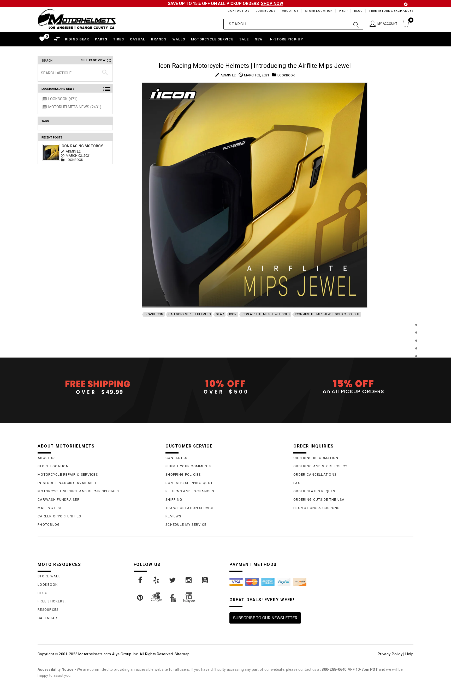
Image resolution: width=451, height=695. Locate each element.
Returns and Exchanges (189, 491)
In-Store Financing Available (67, 483)
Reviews (173, 516)
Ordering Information (316, 458)
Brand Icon (154, 314)
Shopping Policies (183, 474)
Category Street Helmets (189, 314)
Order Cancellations (314, 474)
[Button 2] (356, 24)
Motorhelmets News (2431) (74, 107)
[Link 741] (140, 580)
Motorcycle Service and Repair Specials (78, 491)
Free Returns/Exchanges (391, 11)
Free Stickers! (52, 601)
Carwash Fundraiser (59, 499)
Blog (358, 11)
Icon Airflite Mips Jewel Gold (266, 314)
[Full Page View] (416, 312)
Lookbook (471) (63, 99)
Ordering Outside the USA (319, 499)
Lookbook (48, 585)
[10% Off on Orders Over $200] (225, 387)
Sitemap (182, 654)
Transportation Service (189, 508)
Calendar (47, 618)
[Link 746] (140, 598)
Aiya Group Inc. (125, 654)
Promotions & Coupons (316, 508)
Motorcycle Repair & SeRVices (68, 474)
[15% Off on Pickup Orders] (353, 387)
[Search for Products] (416, 364)
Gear (220, 314)
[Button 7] (105, 72)
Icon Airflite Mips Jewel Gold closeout (327, 314)
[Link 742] (156, 580)
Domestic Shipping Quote (190, 483)
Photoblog (49, 525)
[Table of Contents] (416, 382)
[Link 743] (173, 580)
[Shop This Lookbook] (416, 330)
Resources (48, 610)
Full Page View (93, 60)
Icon (232, 314)
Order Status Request (315, 491)
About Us (290, 11)
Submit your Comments (188, 466)
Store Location (319, 11)
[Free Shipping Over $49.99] (98, 387)
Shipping (173, 499)
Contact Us (238, 11)
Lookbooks (265, 11)
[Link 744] (189, 580)
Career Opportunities (59, 516)
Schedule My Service (185, 525)
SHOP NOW (272, 3)
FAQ (297, 483)
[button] (383, 24)
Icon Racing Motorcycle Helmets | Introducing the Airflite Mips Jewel (83, 146)
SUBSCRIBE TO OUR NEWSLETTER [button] (265, 617)
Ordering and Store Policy (320, 466)
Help (343, 11)
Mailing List (50, 508)
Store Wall (49, 576)
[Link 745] (205, 580)
